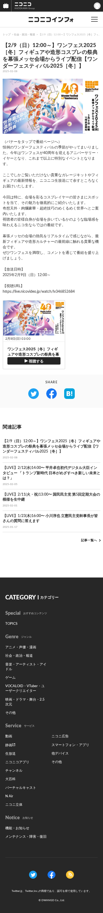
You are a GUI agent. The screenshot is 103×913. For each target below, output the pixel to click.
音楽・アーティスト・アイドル (25, 667)
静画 (8, 745)
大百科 (10, 779)
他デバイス (60, 753)
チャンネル (13, 770)
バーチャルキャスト (20, 788)
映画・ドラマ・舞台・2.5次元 (25, 702)
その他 (10, 713)
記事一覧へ (89, 540)
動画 (8, 736)
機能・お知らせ (17, 828)
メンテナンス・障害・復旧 (25, 837)
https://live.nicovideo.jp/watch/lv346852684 (39, 292)
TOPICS (11, 624)
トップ (7, 34)
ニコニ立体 (13, 805)
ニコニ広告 (60, 736)
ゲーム (10, 677)
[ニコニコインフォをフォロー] (33, 874)
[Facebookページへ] (51, 874)
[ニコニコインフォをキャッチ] (70, 874)
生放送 (10, 754)
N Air (9, 796)
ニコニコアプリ (17, 762)
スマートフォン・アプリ (70, 745)
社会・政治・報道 (24, 34)
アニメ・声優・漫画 (20, 647)
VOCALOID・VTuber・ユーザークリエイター (25, 688)
